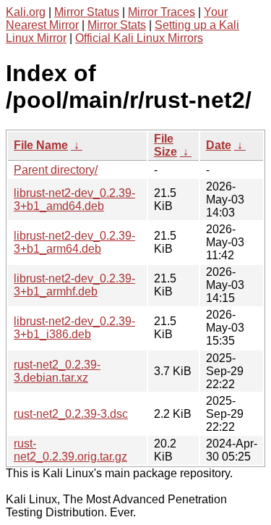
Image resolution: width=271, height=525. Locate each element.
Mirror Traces (161, 12)
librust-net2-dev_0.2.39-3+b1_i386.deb (74, 327)
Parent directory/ (56, 170)
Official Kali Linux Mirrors (139, 38)
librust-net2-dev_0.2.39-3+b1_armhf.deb (74, 285)
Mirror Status (86, 12)
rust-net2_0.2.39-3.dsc (71, 414)
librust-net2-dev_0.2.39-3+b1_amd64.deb (74, 199)
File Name (41, 145)
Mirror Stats (116, 25)
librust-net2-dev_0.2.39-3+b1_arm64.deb (74, 242)
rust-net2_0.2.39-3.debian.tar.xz (57, 371)
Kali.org (26, 12)
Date (218, 145)
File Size (165, 145)
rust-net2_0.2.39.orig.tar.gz (70, 450)
